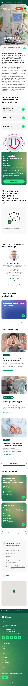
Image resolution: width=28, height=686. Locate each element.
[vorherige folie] (19, 237)
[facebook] (7, 637)
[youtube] (11, 637)
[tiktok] (19, 637)
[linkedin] (15, 637)
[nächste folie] (25, 237)
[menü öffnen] (25, 8)
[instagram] (3, 637)
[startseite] (7, 8)
